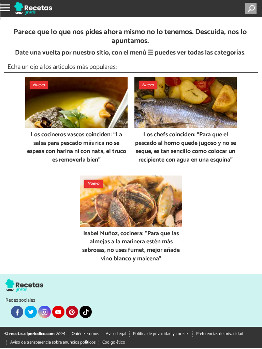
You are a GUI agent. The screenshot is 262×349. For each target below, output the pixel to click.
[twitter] (31, 312)
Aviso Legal (116, 333)
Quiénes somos (85, 333)
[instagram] (44, 312)
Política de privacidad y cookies (161, 333)
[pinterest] (72, 312)
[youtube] (58, 312)
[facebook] (17, 312)
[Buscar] (252, 8)
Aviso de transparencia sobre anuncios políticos (53, 342)
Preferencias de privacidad (219, 333)
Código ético (113, 342)
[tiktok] (85, 312)
